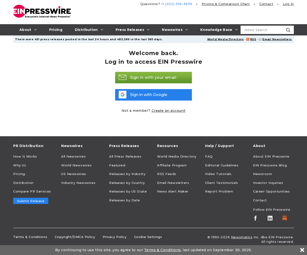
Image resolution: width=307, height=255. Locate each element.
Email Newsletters (277, 39)
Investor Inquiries (268, 183)
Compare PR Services (32, 191)
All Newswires (73, 156)
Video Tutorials (218, 174)
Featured (117, 165)
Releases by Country (127, 183)
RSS (253, 39)
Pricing (226, 4)
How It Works (25, 156)
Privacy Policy (115, 237)
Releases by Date (124, 200)
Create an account (169, 110)
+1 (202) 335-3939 (176, 4)
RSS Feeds (166, 174)
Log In (288, 4)
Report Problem (219, 191)
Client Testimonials (221, 183)
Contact (266, 4)
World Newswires (76, 165)
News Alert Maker (173, 191)
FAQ (209, 156)
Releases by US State (128, 191)
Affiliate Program (172, 165)
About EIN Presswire (271, 156)
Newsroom (262, 174)
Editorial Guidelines (221, 165)
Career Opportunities (271, 191)
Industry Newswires (78, 183)
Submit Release (31, 201)
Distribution (23, 183)
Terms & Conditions (30, 237)
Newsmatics (242, 237)
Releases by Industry (127, 174)
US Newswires (73, 174)
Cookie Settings (148, 237)
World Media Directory (225, 39)
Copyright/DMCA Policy (75, 237)
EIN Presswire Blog (270, 165)
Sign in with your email (153, 77)
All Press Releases (125, 156)
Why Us (19, 165)
